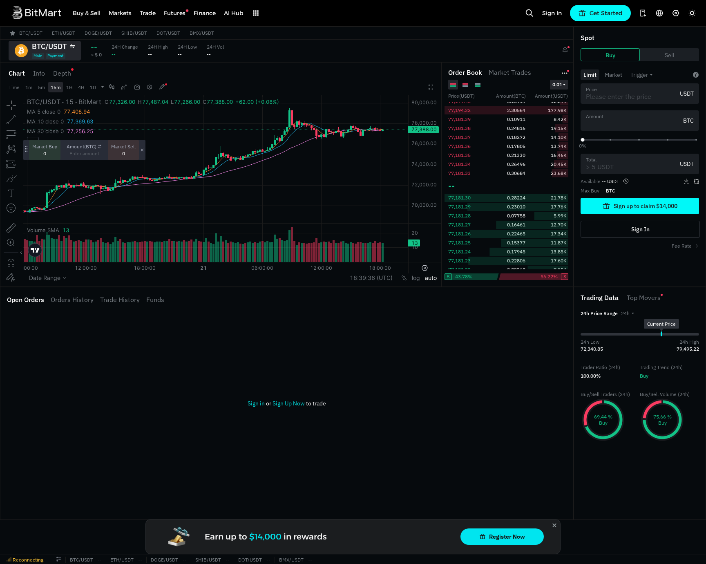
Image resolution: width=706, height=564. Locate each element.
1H (69, 87)
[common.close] (554, 525)
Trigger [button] (639, 74)
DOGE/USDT (164, 560)
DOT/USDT (250, 560)
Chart (17, 73)
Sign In (552, 13)
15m (55, 87)
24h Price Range (599, 313)
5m (41, 87)
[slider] (583, 140)
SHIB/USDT (208, 560)
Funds (155, 299)
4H (81, 87)
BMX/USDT (291, 560)
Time (14, 87)
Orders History (72, 299)
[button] (627, 313)
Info (39, 73)
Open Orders (25, 299)
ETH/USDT (122, 560)
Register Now (507, 536)
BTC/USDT (81, 560)
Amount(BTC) (81, 146)
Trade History (120, 299)
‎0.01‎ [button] (557, 84)
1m (28, 87)
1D (93, 87)
